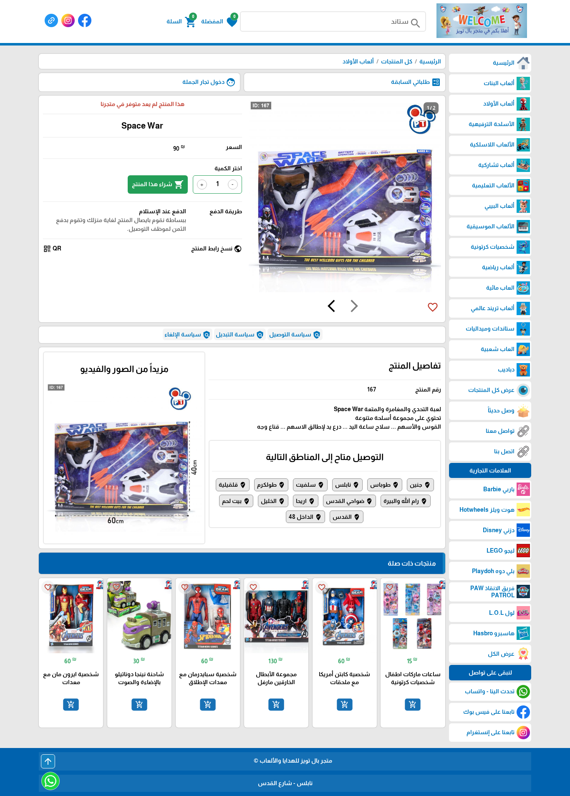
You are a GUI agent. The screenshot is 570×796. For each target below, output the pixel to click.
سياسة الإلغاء (187, 335)
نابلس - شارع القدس (285, 783)
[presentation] (354, 307)
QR (52, 249)
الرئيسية (430, 61)
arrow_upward (48, 761)
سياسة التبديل (240, 335)
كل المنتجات (396, 61)
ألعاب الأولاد (358, 61)
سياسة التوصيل (295, 335)
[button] (219, 21)
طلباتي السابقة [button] (416, 82)
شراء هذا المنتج (158, 184)
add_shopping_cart (413, 704)
